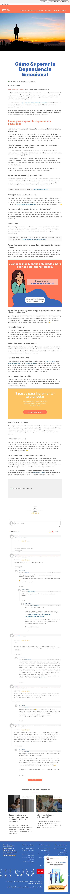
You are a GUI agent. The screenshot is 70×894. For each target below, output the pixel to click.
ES (8, 4)
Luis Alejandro (35, 605)
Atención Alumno (53, 1)
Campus (63, 10)
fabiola (27, 707)
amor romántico (31, 363)
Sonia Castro (31, 591)
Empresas (40, 10)
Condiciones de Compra (21, 881)
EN (3, 4)
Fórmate (43, 1)
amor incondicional (14, 363)
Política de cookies (36, 881)
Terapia (64, 1)
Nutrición (48, 10)
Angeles (27, 572)
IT (5, 4)
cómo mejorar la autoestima (26, 204)
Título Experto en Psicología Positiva (34, 239)
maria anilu (28, 659)
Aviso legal (9, 881)
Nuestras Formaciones (28, 10)
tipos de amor (50, 361)
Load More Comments (35, 779)
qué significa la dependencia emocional (34, 102)
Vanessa (27, 751)
